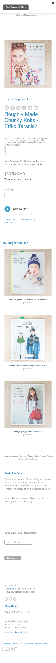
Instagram (10, 599)
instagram (9, 588)
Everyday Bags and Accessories (28, 431)
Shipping (6, 644)
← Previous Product (9, 221)
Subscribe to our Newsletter (20, 533)
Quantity (8, 189)
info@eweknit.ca (18, 632)
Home (5, 456)
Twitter (6, 599)
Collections (13, 456)
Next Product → (27, 219)
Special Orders (41, 644)
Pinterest (15, 599)
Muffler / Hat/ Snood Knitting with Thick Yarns (28, 365)
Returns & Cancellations (22, 644)
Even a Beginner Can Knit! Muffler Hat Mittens (28, 299)
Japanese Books (26, 456)
